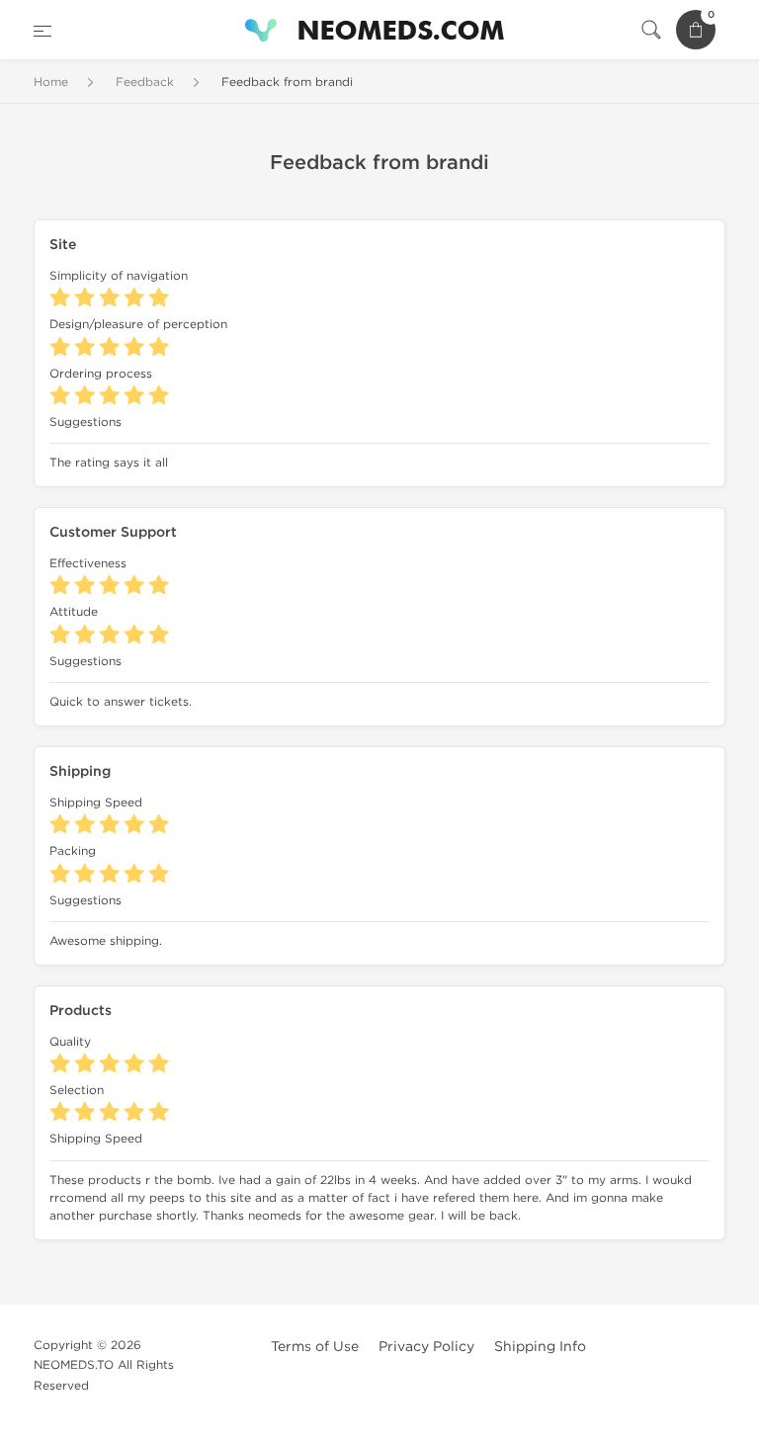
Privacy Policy (426, 1346)
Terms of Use (315, 1346)
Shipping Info (540, 1346)
